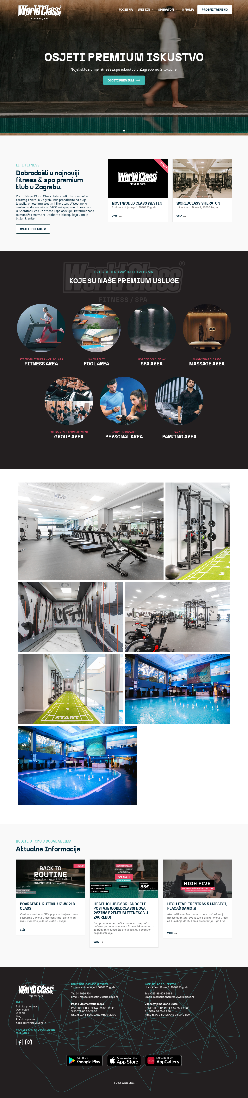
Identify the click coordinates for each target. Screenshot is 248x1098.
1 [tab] (124, 131)
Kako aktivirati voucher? (31, 1023)
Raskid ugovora (25, 1019)
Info (19, 1002)
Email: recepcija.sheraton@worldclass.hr (169, 997)
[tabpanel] (124, 67)
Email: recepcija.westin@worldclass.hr (94, 997)
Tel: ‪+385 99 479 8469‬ (158, 993)
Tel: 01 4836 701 (81, 993)
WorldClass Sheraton (161, 984)
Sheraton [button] (166, 9)
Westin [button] (144, 9)
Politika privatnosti (27, 1006)
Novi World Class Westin (89, 984)
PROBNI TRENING (215, 9)
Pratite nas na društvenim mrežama (36, 1032)
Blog (18, 1016)
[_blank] (19, 1042)
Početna (126, 9)
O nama (188, 9)
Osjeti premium (33, 229)
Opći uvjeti (22, 1009)
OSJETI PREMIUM (121, 80)
